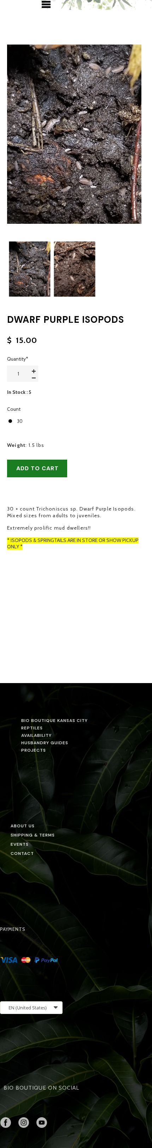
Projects (33, 750)
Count (14, 409)
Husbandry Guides (44, 743)
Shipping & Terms (33, 835)
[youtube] (41, 1122)
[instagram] (23, 1122)
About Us (23, 826)
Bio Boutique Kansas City (54, 720)
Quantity (17, 359)
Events (20, 844)
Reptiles (32, 728)
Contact (22, 853)
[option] (74, 134)
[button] (46, 4)
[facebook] (5, 1122)
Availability (36, 735)
